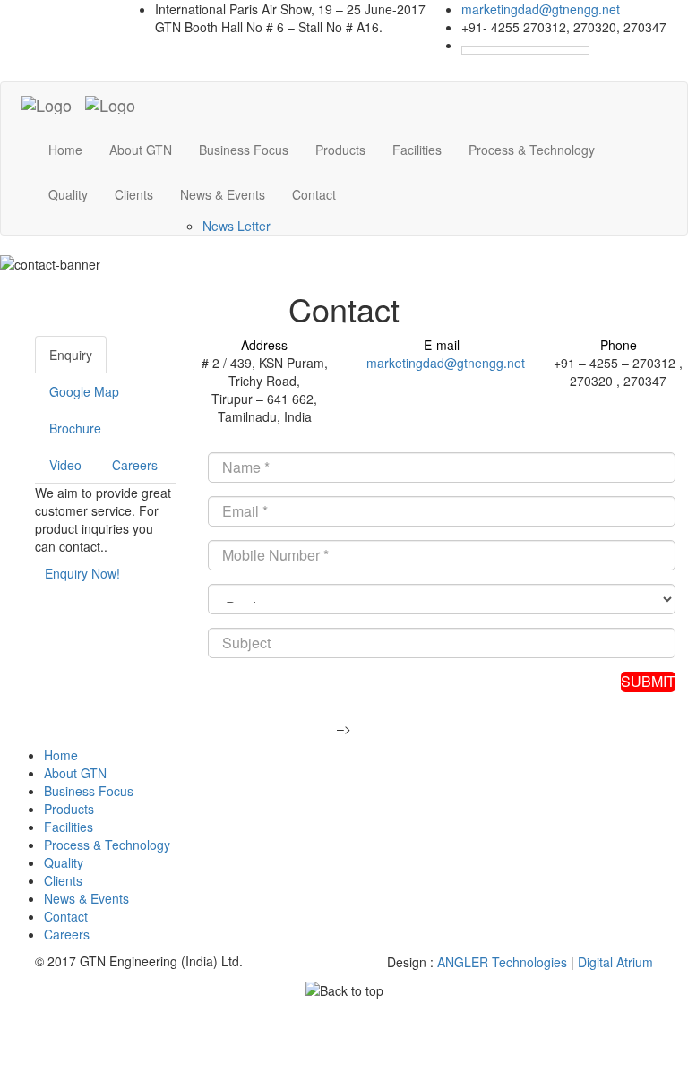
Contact (314, 194)
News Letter (236, 226)
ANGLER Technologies (502, 962)
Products (340, 150)
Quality (68, 194)
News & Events (86, 898)
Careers (135, 465)
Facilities (417, 150)
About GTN (140, 150)
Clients (134, 194)
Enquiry (70, 355)
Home (65, 150)
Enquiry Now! (82, 573)
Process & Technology (532, 150)
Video (65, 465)
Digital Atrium (615, 962)
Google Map (84, 391)
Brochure (75, 428)
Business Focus (243, 150)
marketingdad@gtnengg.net (540, 9)
